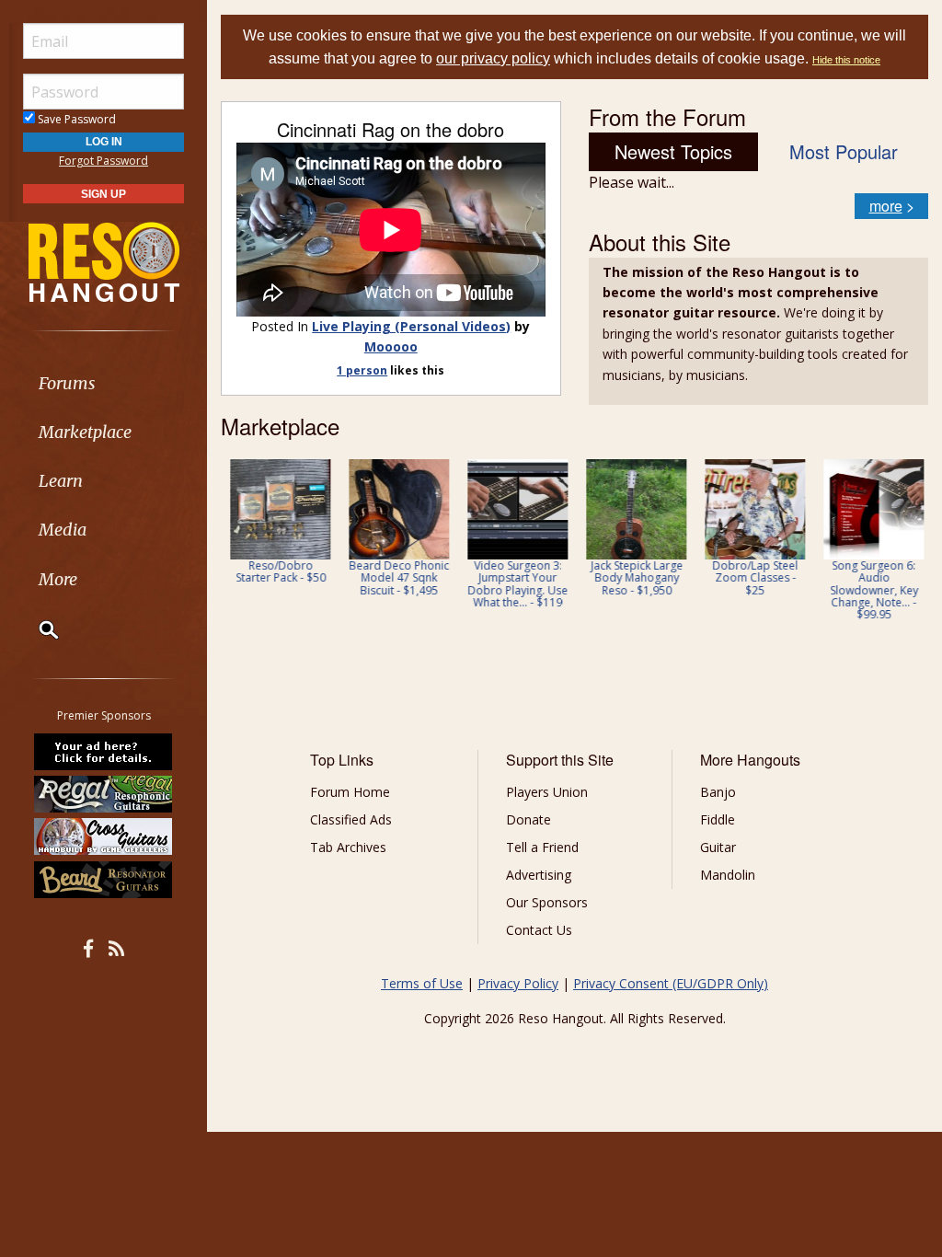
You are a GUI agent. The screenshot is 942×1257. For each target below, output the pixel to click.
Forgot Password (103, 160)
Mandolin (727, 874)
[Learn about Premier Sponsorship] (104, 751)
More (58, 579)
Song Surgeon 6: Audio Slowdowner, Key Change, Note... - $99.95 (874, 590)
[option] (280, 521)
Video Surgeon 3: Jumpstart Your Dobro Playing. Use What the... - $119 (517, 584)
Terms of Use (422, 983)
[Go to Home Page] (104, 261)
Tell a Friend (542, 847)
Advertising (538, 874)
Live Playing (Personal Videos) (411, 326)
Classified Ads (351, 819)
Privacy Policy (517, 983)
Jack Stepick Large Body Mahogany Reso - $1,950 (637, 577)
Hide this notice (846, 59)
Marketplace (85, 432)
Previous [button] (230, 540)
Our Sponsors (547, 902)
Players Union (547, 792)
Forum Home (350, 792)
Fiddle (717, 819)
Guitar (718, 847)
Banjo (718, 792)
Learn (61, 480)
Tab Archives (348, 847)
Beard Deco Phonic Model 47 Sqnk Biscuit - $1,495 (399, 577)
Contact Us (539, 930)
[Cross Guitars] (104, 836)
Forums (67, 383)
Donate (528, 819)
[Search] (37, 629)
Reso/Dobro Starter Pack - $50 (281, 571)
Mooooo (391, 346)
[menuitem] (103, 383)
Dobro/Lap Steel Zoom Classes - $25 (755, 577)
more (885, 205)
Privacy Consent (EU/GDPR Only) (670, 983)
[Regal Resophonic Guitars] (104, 794)
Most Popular (843, 151)
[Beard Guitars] (104, 880)
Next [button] (902, 540)
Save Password (75, 119)
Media (62, 529)
